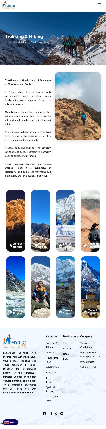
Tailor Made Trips (52, 398)
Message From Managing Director (90, 354)
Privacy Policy (87, 361)
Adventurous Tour (53, 359)
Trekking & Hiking (51, 345)
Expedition (51, 372)
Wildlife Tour (52, 367)
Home (8, 42)
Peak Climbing (50, 379)
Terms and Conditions (86, 345)
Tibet (65, 343)
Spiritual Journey (50, 389)
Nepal (66, 353)
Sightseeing (52, 352)
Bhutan (67, 348)
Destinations (21, 42)
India (65, 359)
